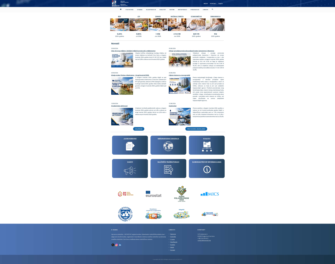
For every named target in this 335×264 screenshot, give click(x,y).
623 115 (196, 34)
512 (215, 34)
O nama (172, 239)
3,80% (138, 34)
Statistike (173, 236)
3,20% (119, 34)
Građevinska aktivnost (119, 106)
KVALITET (206, 139)
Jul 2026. (139, 36)
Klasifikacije (173, 242)
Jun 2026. (158, 36)
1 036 (158, 34)
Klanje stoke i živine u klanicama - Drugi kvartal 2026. (130, 75)
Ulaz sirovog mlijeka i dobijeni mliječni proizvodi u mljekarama (133, 51)
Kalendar (138, 129)
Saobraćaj (172, 106)
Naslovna (173, 234)
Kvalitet (172, 244)
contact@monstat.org (204, 240)
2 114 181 (177, 34)
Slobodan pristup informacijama (206, 162)
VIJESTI (130, 162)
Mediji (172, 247)
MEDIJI (206, 3)
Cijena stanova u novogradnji (179, 75)
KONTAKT (213, 3)
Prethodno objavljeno (196, 129)
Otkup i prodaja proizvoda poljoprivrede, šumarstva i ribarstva (191, 51)
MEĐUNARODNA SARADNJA (168, 139)
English (221, 3)
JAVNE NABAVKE (130, 139)
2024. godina (119, 36)
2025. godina (196, 36)
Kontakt (172, 250)
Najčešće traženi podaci (168, 162)
